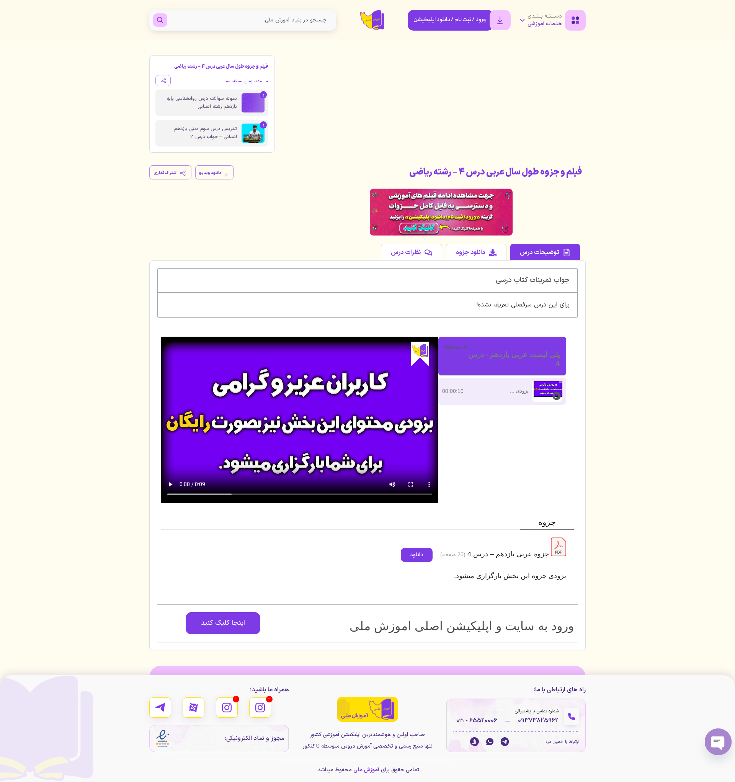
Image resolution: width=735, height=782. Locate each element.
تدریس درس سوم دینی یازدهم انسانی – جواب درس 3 (205, 133)
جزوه (547, 522)
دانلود (416, 555)
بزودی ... (519, 391)
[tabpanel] (299, 420)
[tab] (545, 252)
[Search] (160, 20)
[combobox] (249, 20)
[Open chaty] (718, 741)
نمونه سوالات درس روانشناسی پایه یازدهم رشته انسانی (202, 103)
